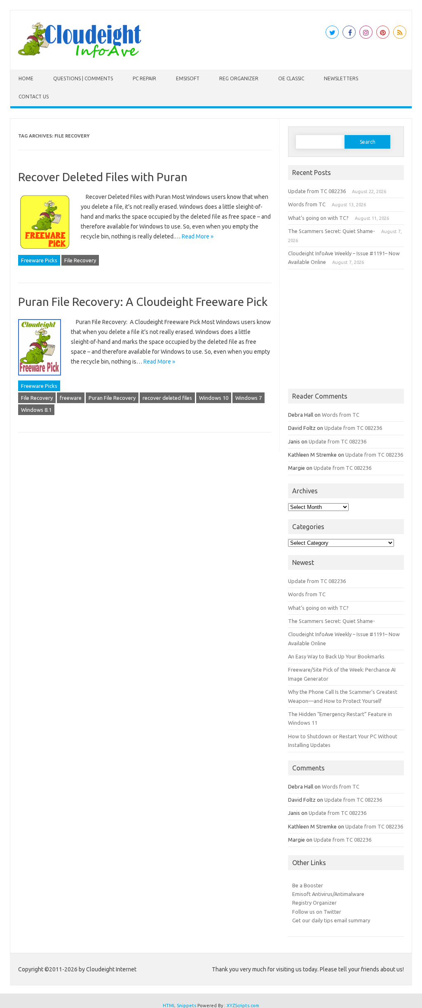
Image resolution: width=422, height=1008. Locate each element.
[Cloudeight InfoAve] (79, 55)
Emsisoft (187, 78)
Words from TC (307, 204)
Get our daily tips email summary (331, 920)
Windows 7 (248, 398)
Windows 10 (213, 398)
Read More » (197, 236)
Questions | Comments (83, 78)
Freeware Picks (39, 260)
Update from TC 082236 (317, 191)
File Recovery (80, 260)
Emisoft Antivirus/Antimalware (328, 894)
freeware (71, 398)
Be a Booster (307, 885)
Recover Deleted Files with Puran (103, 176)
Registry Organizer (314, 902)
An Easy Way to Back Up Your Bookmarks (336, 656)
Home (26, 78)
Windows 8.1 (36, 410)
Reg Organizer (238, 78)
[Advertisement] (346, 329)
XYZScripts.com (243, 1005)
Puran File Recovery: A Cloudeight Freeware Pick (142, 301)
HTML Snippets (179, 1005)
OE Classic (291, 78)
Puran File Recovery (112, 398)
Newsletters (341, 78)
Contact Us (34, 96)
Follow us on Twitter (316, 912)
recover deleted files (167, 398)
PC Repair (144, 78)
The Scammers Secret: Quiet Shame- (331, 231)
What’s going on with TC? (318, 218)
